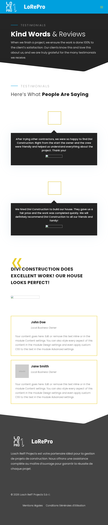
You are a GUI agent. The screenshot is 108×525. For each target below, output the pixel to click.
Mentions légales (33, 506)
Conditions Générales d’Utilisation (65, 506)
